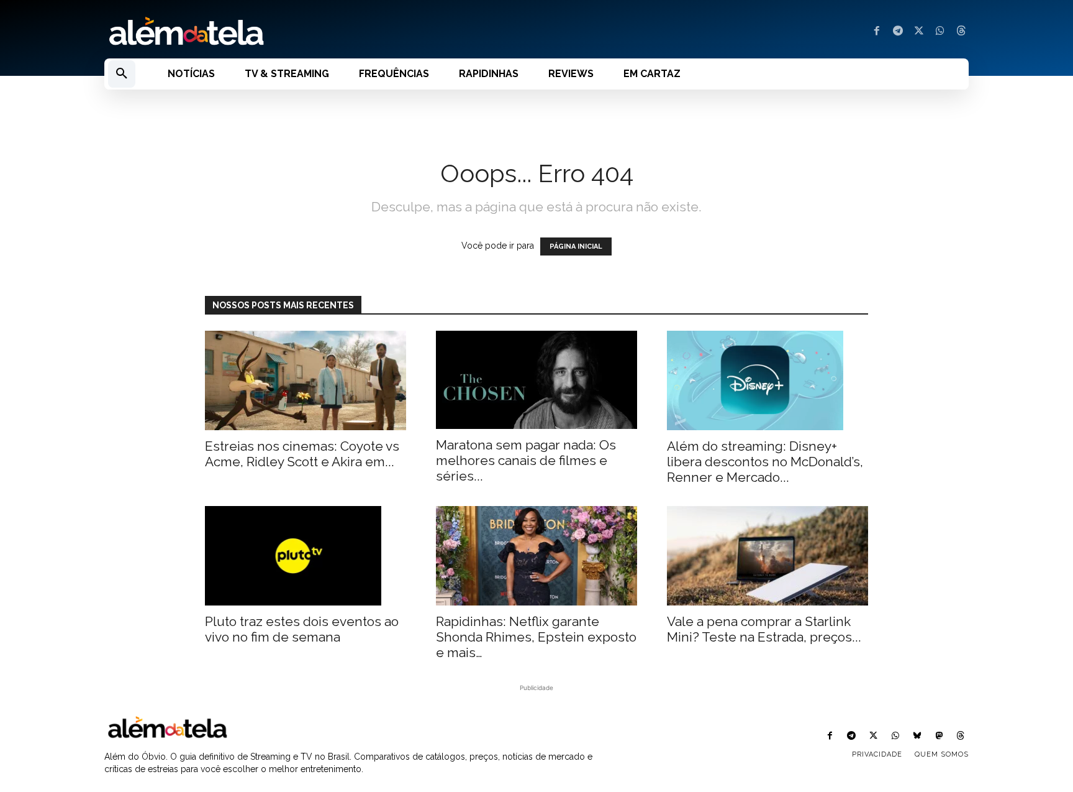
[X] (919, 31)
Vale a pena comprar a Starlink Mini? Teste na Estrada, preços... (764, 629)
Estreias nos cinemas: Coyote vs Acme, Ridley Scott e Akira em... (302, 453)
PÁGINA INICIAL (576, 246)
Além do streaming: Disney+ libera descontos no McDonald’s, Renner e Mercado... (765, 461)
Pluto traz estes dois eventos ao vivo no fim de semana (302, 629)
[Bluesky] (917, 736)
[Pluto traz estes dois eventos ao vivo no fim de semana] (305, 556)
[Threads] (961, 31)
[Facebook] (876, 31)
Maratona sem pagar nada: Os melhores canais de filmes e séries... (526, 460)
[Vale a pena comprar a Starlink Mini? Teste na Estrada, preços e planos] (767, 556)
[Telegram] (897, 31)
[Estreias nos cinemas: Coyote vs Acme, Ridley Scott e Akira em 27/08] (305, 380)
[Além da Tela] (313, 31)
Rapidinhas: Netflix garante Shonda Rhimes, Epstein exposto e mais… (536, 637)
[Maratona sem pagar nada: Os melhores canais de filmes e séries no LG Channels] (536, 380)
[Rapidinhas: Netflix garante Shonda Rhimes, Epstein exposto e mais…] (536, 556)
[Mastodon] (939, 736)
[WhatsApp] (940, 31)
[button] (121, 74)
